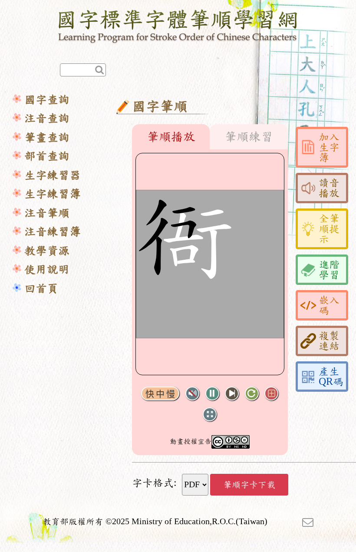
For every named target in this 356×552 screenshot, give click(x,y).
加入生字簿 (329, 147)
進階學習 (329, 269)
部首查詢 (46, 156)
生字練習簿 (52, 193)
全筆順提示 (329, 229)
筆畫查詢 (46, 137)
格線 (271, 393)
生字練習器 (52, 175)
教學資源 (46, 250)
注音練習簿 (52, 231)
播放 (212, 393)
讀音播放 (329, 188)
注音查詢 (46, 118)
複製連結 (329, 341)
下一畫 (231, 393)
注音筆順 (46, 213)
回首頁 (41, 288)
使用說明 (46, 269)
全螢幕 (209, 414)
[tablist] (210, 136)
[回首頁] (178, 25)
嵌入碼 (329, 305)
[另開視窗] (307, 521)
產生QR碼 (331, 376)
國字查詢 (46, 99)
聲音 (192, 393)
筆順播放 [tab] (171, 137)
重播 (251, 393)
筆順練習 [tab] (248, 137)
